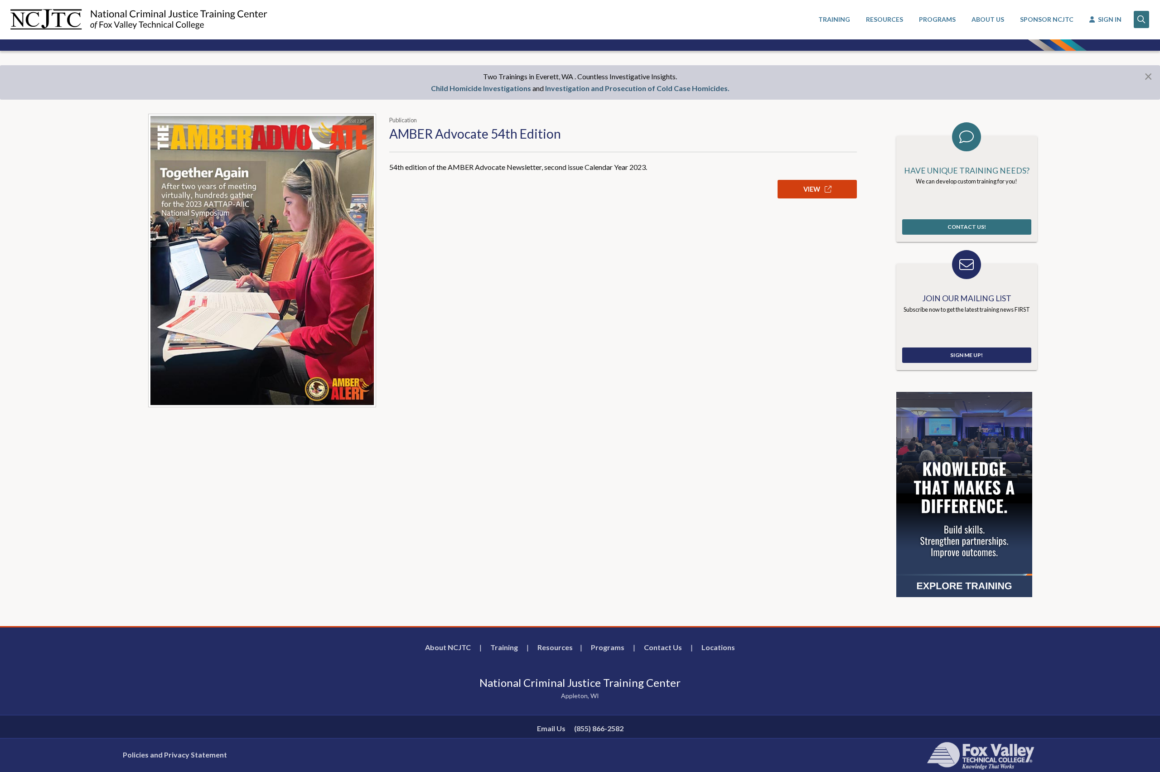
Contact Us (663, 647)
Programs (607, 647)
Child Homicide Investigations (481, 88)
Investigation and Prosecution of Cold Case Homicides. (637, 88)
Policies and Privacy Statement (175, 754)
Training (504, 647)
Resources (555, 647)
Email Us (551, 728)
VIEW (812, 189)
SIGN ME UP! (966, 355)
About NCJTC (448, 647)
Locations (718, 647)
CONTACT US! (966, 226)
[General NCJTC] (964, 493)
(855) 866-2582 (599, 728)
